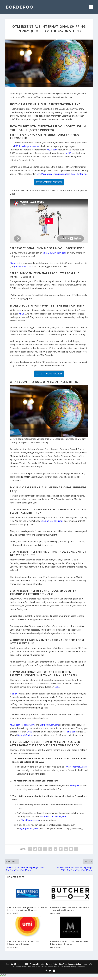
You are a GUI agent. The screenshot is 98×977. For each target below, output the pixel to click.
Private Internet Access (76, 766)
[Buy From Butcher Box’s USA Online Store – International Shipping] (70, 893)
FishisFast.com (47, 816)
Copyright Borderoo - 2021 (17, 964)
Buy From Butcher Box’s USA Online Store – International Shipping (69, 908)
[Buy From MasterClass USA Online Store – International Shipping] (70, 927)
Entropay (74, 785)
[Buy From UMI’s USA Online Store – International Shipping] (27, 927)
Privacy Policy (52, 964)
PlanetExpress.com (30, 820)
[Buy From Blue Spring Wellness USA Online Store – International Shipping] (27, 893)
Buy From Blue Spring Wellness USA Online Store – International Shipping (27, 908)
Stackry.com (60, 816)
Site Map (63, 964)
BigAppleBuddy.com (28, 828)
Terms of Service (37, 964)
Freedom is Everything (77, 964)
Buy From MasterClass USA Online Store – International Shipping (70, 942)
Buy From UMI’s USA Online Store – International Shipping (23, 942)
